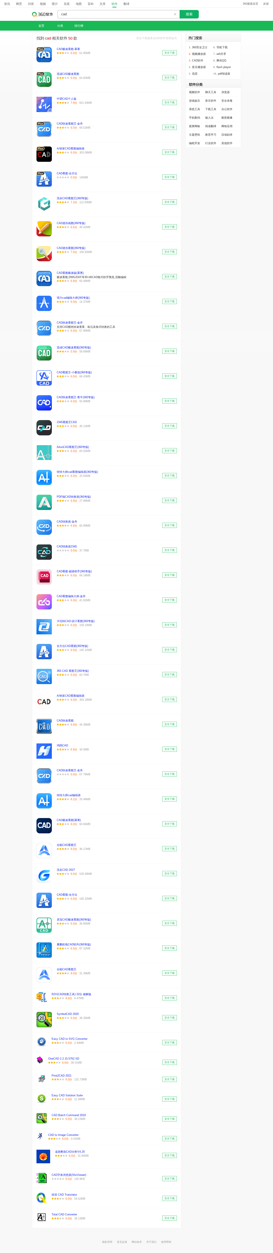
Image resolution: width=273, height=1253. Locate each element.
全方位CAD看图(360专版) (72, 646)
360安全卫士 (200, 47)
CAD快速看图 (65, 720)
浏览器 (225, 92)
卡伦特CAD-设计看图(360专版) (75, 621)
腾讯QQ (221, 60)
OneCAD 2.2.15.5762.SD (63, 1058)
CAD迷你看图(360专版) (71, 248)
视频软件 (194, 92)
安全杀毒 (226, 100)
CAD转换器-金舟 (67, 521)
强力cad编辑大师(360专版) (73, 297)
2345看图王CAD (67, 422)
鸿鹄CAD (62, 745)
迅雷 (194, 73)
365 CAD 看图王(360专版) (73, 670)
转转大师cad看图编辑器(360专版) (77, 471)
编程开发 (194, 143)
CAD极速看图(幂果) (69, 820)
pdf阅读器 (224, 73)
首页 (41, 25)
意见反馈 (122, 1241)
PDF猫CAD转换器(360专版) (74, 496)
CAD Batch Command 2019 (69, 1115)
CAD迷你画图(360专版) (71, 223)
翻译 (126, 4)
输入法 (209, 117)
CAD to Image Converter (63, 1135)
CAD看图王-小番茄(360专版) (74, 372)
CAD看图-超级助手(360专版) (74, 571)
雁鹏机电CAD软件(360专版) (74, 944)
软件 (115, 4)
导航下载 (222, 47)
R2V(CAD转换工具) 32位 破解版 (71, 994)
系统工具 (194, 109)
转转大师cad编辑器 (69, 795)
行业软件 (210, 143)
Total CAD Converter (64, 1214)
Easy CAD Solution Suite (67, 1095)
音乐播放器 (199, 67)
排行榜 (78, 25)
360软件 (42, 14)
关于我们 (151, 1241)
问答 (31, 4)
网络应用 (226, 126)
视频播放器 (199, 53)
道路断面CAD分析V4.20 (70, 1151)
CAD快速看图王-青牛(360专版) (75, 397)
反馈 (266, 3)
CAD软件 (197, 60)
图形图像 (226, 117)
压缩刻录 (226, 134)
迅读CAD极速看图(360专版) (74, 347)
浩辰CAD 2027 (66, 869)
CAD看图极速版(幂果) (70, 272)
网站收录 (137, 1241)
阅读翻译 (210, 126)
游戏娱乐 (194, 100)
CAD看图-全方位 (67, 173)
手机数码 (194, 117)
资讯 (7, 4)
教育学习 (210, 134)
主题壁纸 (194, 134)
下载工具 (210, 109)
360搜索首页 (250, 3)
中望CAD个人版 (66, 98)
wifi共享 (221, 53)
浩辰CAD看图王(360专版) (72, 198)
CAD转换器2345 (67, 546)
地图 (79, 4)
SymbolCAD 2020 (68, 1014)
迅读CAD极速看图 (68, 73)
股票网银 (194, 126)
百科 (91, 4)
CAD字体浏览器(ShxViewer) (69, 1174)
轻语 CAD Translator (64, 1194)
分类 (60, 25)
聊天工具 (210, 92)
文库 (103, 4)
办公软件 (226, 109)
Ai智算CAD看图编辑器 (70, 148)
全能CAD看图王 (66, 845)
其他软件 (226, 143)
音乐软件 (210, 100)
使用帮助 (166, 1241)
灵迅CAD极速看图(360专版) (74, 919)
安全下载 (169, 52)
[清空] (175, 14)
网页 (19, 4)
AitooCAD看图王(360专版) (73, 447)
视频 (43, 4)
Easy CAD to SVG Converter (69, 1038)
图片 (55, 4)
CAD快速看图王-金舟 (70, 123)
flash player (223, 67)
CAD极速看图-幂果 (68, 49)
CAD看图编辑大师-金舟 (71, 596)
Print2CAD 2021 (61, 1075)
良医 (67, 4)
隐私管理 (107, 1241)
